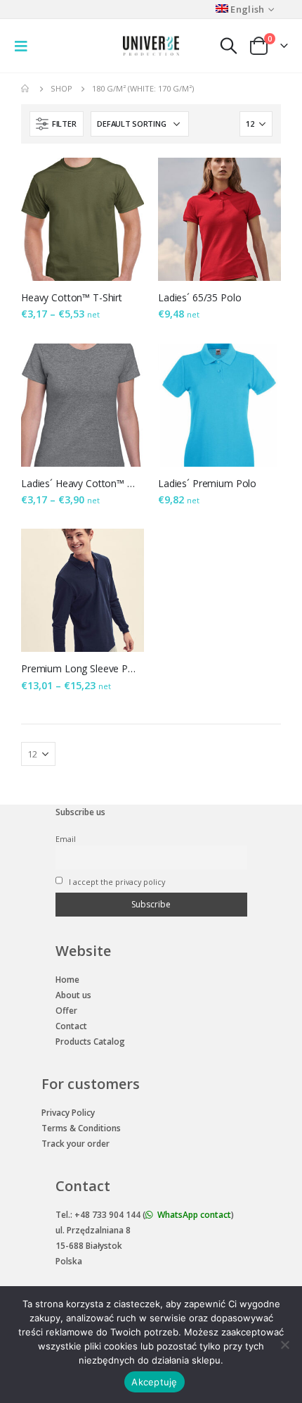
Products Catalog (90, 1041)
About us (73, 995)
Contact (71, 1026)
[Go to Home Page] (26, 88)
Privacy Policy (68, 1113)
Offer (66, 1011)
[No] (284, 1345)
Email (65, 838)
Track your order (75, 1144)
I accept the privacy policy (116, 881)
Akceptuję (154, 1382)
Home (67, 980)
